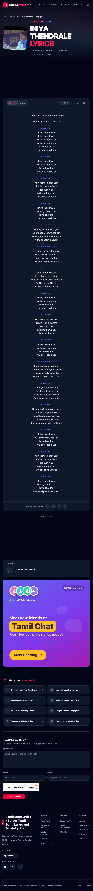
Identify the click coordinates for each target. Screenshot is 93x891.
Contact (82, 838)
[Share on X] (13, 867)
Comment (8, 749)
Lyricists (52, 5)
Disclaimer (83, 830)
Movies (40, 5)
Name (6, 772)
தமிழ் (22, 103)
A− (62, 103)
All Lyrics (64, 832)
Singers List (65, 821)
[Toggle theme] (81, 5)
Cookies (88, 885)
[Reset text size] (65, 103)
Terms (79, 885)
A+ (68, 103)
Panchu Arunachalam (43, 50)
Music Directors (69, 5)
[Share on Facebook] (47, 506)
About (82, 821)
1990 (49, 22)
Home (30, 5)
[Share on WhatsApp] (59, 506)
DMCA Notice (84, 825)
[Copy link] (64, 506)
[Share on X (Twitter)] (53, 506)
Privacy (82, 834)
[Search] (88, 5)
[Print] (84, 103)
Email (50, 772)
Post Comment (14, 797)
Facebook (11, 856)
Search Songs (46, 843)
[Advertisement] (46, 78)
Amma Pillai (14, 17)
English (12, 103)
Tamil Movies (46, 821)
